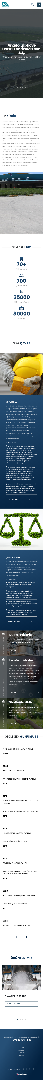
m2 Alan (21, 318)
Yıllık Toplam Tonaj (21, 302)
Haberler (21, 1053)
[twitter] (26, 1069)
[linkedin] (33, 1069)
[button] (17, 87)
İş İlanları (21, 1050)
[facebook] (23, 1069)
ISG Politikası (13, 499)
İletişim (21, 1055)
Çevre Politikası (14, 621)
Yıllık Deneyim (21, 269)
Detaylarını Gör (13, 1004)
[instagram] (29, 1069)
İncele (13, 651)
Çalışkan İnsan (21, 286)
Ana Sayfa (21, 1048)
